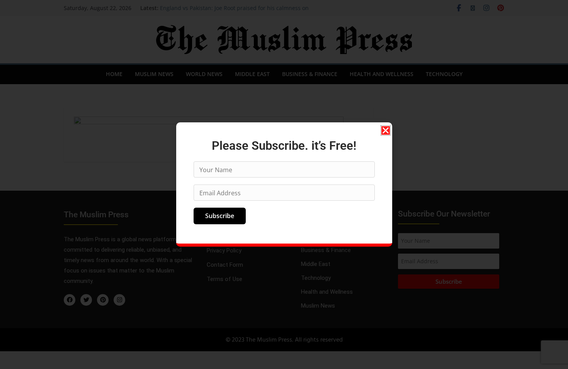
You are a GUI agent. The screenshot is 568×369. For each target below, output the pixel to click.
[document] (284, 184)
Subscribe (219, 216)
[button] (385, 130)
